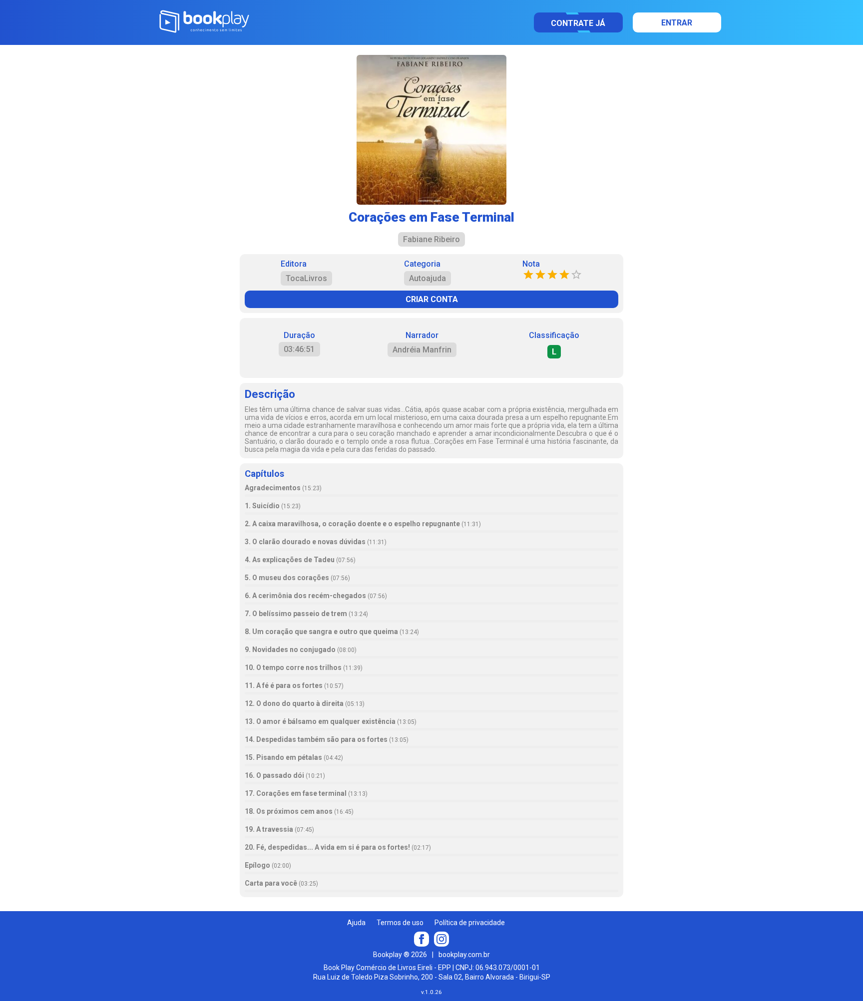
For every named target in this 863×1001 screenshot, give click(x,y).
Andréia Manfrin (422, 349)
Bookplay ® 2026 (400, 955)
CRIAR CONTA (432, 299)
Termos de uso (400, 923)
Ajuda (356, 923)
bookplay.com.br (464, 955)
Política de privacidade (469, 923)
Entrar (676, 22)
